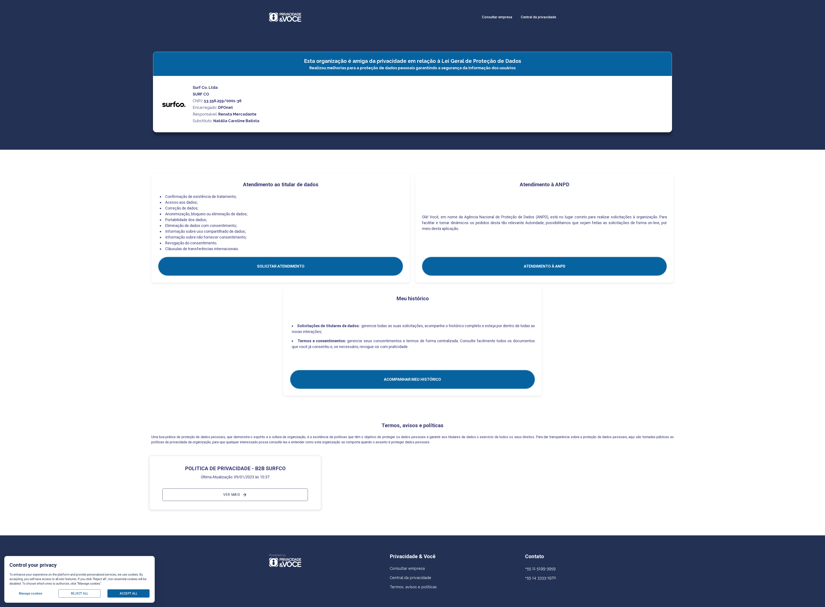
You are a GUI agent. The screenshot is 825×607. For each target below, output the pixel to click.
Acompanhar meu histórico (412, 379)
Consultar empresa (497, 17)
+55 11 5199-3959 (540, 568)
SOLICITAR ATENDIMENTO (280, 266)
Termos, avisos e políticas (413, 587)
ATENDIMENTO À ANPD (544, 266)
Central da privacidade (538, 17)
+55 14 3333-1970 (540, 577)
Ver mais (231, 495)
